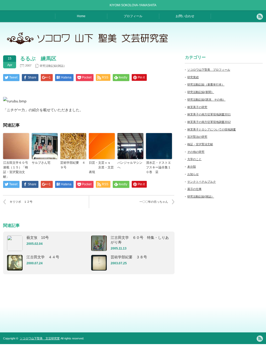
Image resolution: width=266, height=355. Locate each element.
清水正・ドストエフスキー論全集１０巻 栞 (158, 167)
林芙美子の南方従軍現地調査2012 (209, 121)
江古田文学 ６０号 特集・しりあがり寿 (140, 239)
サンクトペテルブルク (201, 181)
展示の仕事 (194, 188)
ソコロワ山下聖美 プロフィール (208, 69)
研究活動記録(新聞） (200, 92)
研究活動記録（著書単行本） (205, 84)
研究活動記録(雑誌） (53, 65)
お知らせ (193, 174)
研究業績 (193, 77)
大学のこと (194, 159)
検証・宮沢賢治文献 (200, 144)
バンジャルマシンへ (129, 165)
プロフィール (133, 16)
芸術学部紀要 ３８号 (129, 257)
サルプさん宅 (41, 163)
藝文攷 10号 (37, 237)
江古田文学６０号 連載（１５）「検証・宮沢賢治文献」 (16, 170)
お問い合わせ (185, 16)
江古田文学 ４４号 (42, 257)
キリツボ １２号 (21, 201)
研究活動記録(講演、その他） (206, 99)
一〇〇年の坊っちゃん (153, 201)
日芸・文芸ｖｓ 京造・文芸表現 (101, 167)
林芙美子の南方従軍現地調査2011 (209, 114)
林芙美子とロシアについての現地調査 (211, 129)
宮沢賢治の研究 (197, 136)
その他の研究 (195, 151)
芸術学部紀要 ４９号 (72, 165)
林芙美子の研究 (197, 107)
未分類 (191, 166)
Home (81, 16)
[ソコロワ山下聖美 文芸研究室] (90, 44)
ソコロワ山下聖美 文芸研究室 (40, 338)
